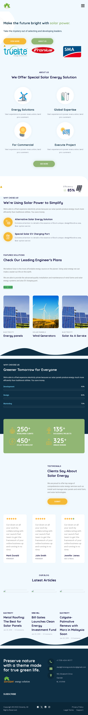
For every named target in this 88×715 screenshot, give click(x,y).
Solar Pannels (39, 332)
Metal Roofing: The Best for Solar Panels (14, 621)
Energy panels (13, 335)
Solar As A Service (74, 335)
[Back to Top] (83, 711)
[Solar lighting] (16, 52)
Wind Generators (44, 335)
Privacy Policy (77, 707)
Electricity (8, 332)
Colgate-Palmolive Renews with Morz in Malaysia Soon (72, 625)
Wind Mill (36, 613)
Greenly (22, 707)
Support (79, 710)
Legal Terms (69, 710)
